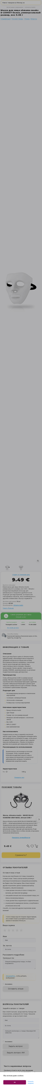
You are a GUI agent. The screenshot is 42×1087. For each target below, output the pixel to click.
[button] (39, 819)
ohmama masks (30, 7)
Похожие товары (17, 19)
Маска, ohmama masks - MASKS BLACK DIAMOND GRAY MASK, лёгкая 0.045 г (18, 816)
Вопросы (34, 19)
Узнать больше (8, 608)
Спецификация (6, 19)
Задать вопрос (16, 1046)
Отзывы (27, 19)
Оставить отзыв (15, 989)
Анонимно (8, 984)
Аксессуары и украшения (15, 7)
